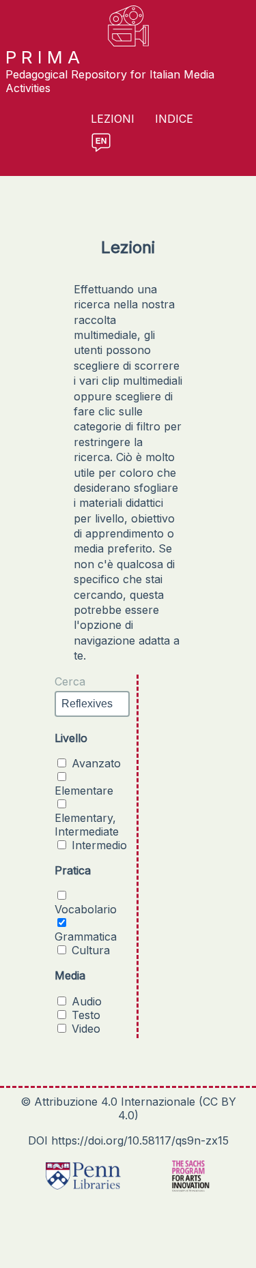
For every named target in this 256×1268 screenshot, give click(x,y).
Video (86, 1028)
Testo (86, 1015)
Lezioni (112, 119)
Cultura (91, 950)
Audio (87, 1001)
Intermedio (99, 845)
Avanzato (96, 763)
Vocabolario (86, 909)
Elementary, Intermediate (87, 824)
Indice (174, 119)
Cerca (70, 681)
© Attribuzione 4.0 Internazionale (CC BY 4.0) (128, 1108)
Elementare (84, 790)
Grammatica (86, 936)
